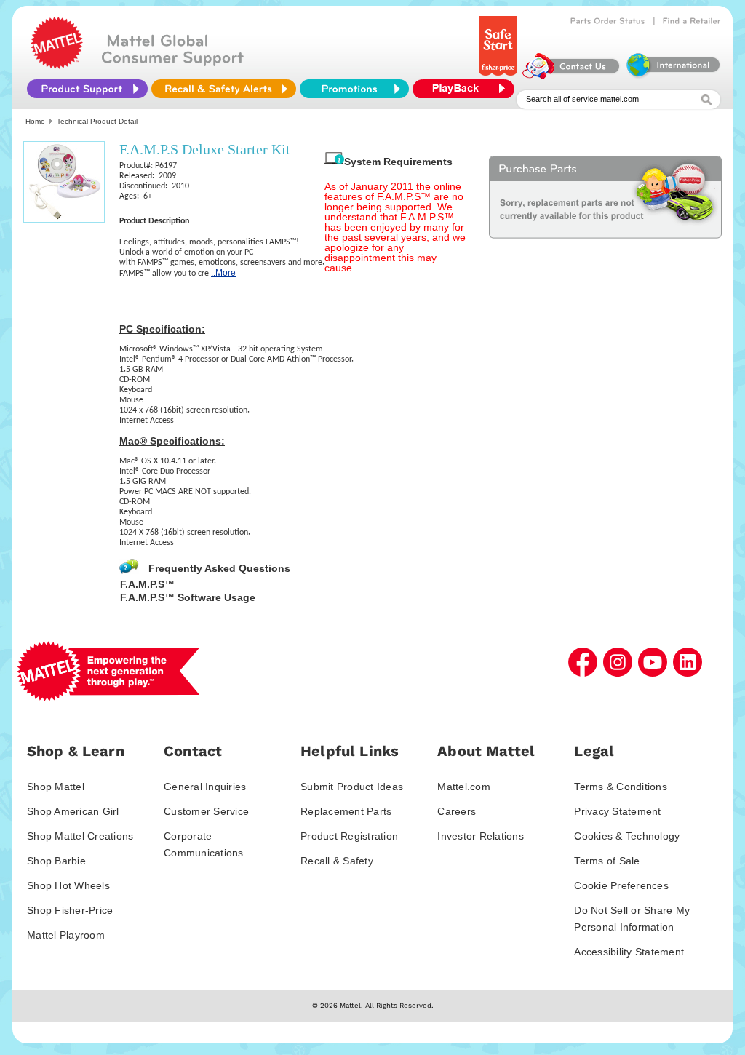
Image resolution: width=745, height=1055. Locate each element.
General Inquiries (205, 786)
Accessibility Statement (629, 952)
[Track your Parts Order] (607, 21)
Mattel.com (463, 786)
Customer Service (206, 811)
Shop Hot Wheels (68, 885)
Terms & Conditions (620, 786)
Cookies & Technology (627, 836)
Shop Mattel (55, 786)
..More (223, 273)
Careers (456, 811)
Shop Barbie (56, 861)
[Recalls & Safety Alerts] (223, 88)
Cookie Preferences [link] (621, 885)
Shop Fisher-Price (70, 910)
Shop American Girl (73, 811)
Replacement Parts (345, 811)
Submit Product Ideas (351, 786)
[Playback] (467, 88)
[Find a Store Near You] (692, 21)
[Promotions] (354, 88)
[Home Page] (57, 65)
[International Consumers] (672, 75)
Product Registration (349, 836)
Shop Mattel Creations (80, 836)
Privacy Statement (617, 811)
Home (35, 121)
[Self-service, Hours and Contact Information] (571, 75)
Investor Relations (480, 836)
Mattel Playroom (66, 935)
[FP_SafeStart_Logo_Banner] (499, 75)
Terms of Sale (607, 861)
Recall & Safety (336, 861)
